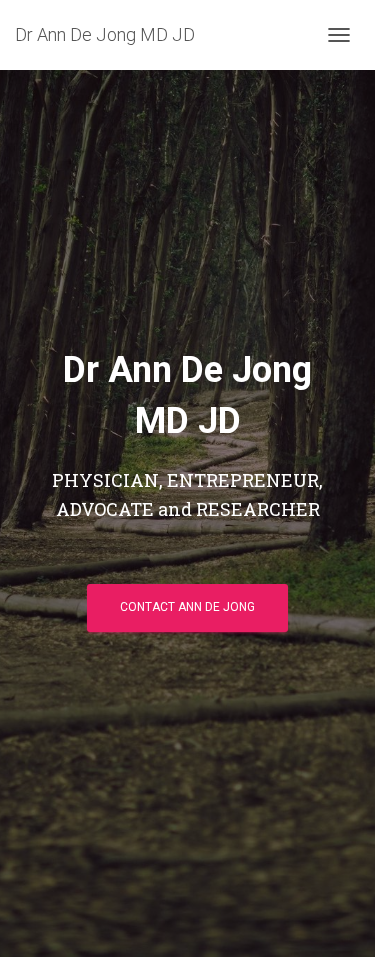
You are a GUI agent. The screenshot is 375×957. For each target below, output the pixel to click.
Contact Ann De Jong (187, 607)
